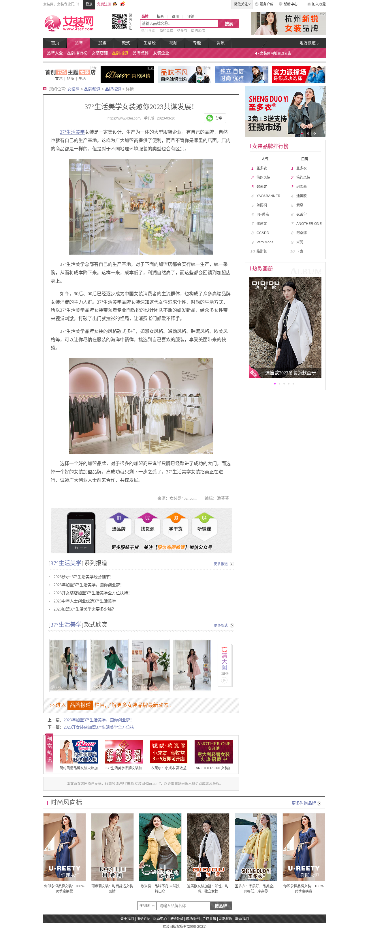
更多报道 (221, 564)
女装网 (73, 89)
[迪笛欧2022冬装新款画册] (285, 327)
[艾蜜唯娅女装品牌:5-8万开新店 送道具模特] (285, 23)
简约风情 (166, 31)
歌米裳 (262, 187)
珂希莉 (301, 187)
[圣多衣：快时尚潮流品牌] (298, 74)
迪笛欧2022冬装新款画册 (290, 372)
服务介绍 (267, 4)
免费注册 (104, 4)
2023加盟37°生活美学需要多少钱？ (85, 609)
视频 (173, 43)
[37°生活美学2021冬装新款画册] (136, 662)
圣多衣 (182, 31)
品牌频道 (92, 89)
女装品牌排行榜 (270, 146)
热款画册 (262, 269)
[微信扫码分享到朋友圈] (215, 118)
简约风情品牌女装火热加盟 (79, 771)
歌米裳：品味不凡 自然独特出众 (160, 847)
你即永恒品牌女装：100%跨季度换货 (64, 847)
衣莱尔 (301, 214)
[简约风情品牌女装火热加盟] (127, 74)
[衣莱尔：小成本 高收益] (169, 752)
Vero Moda (265, 242)
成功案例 (193, 919)
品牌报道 (120, 53)
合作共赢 (209, 919)
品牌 (79, 43)
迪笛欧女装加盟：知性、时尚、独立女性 (208, 847)
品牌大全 (55, 53)
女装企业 (161, 53)
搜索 (229, 23)
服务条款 (176, 919)
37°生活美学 (72, 132)
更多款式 (221, 626)
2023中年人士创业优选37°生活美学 (85, 601)
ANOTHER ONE (309, 224)
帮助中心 (291, 4)
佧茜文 (262, 224)
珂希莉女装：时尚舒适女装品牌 (112, 847)
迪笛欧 (301, 196)
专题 (197, 43)
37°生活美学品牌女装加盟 (124, 771)
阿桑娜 (301, 233)
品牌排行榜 (77, 53)
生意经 (150, 43)
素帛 (299, 205)
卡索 (299, 251)
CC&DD (263, 233)
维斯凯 (262, 251)
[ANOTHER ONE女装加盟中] (241, 74)
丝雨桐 (262, 205)
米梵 (299, 242)
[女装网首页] (72, 23)
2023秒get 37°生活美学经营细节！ (84, 577)
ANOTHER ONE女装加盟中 (213, 771)
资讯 (220, 43)
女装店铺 (100, 53)
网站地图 (226, 919)
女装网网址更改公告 (275, 53)
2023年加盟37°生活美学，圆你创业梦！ (89, 585)
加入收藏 (319, 4)
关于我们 (127, 919)
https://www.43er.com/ (124, 118)
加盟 (102, 43)
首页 (55, 43)
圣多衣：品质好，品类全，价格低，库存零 (256, 847)
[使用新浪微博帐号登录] (123, 3)
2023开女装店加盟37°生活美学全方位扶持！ (93, 593)
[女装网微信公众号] (119, 21)
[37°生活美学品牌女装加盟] (70, 74)
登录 (89, 4)
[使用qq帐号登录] (115, 3)
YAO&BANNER (268, 196)
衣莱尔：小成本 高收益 (169, 768)
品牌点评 (141, 53)
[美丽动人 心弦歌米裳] (184, 74)
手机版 (149, 118)
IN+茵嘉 (263, 214)
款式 (126, 43)
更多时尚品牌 (304, 803)
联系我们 (242, 919)
